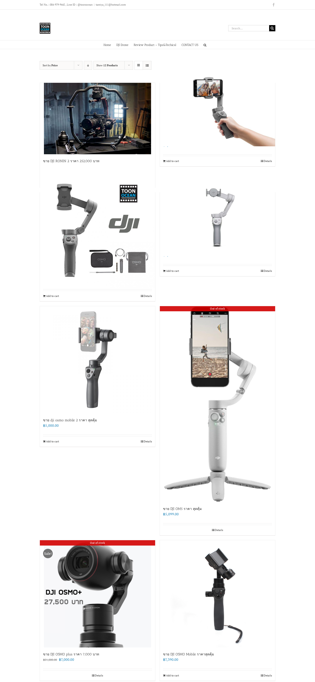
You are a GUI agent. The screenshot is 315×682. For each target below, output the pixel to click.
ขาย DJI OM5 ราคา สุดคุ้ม (182, 509)
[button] (205, 44)
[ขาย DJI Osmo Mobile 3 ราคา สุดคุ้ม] (217, 108)
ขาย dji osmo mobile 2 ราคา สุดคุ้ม (70, 420)
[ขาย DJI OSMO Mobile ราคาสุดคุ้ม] (217, 593)
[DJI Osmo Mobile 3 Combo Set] (97, 230)
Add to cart (172, 161)
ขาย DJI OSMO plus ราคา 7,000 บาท (71, 654)
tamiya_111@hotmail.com (111, 4)
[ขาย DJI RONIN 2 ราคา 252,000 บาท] (97, 118)
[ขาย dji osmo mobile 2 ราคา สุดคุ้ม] (97, 359)
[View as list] (147, 65)
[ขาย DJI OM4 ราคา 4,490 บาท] (217, 217)
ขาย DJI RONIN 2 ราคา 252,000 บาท (71, 161)
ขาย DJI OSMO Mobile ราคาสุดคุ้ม (188, 654)
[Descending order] (88, 65)
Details (268, 161)
